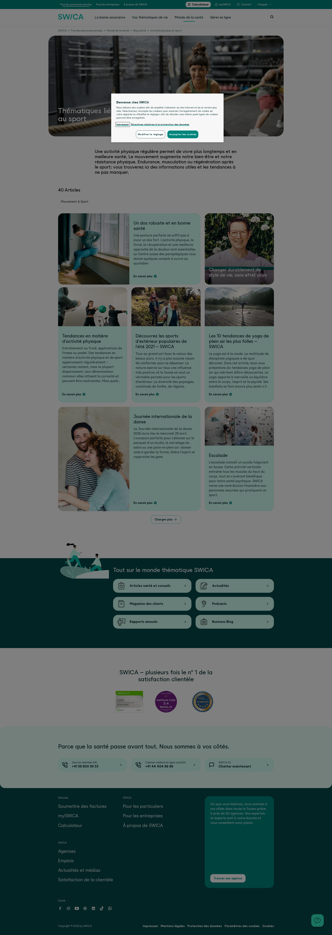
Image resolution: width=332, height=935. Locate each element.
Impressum (122, 124)
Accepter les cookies (182, 134)
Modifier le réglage (150, 134)
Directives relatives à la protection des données (160, 124)
